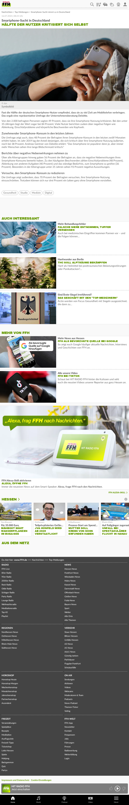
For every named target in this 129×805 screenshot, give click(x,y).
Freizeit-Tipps (8, 743)
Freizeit (6, 719)
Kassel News (70, 585)
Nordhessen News (10, 632)
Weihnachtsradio (9, 605)
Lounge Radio (8, 601)
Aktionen (68, 684)
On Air (68, 675)
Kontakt (68, 731)
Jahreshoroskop (9, 695)
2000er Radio (8, 581)
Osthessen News (9, 636)
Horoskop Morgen (10, 684)
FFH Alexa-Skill (117, 493)
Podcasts (68, 699)
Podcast (64, 802)
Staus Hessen (70, 632)
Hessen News (70, 569)
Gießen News (70, 597)
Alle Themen (70, 620)
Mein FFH (125, 3)
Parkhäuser (69, 660)
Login (66, 759)
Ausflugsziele (8, 739)
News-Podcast (71, 703)
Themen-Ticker (71, 707)
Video (90, 802)
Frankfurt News (71, 573)
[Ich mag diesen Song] (111, 788)
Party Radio (7, 597)
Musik (38, 802)
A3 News (68, 644)
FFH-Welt (69, 719)
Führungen (69, 743)
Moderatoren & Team (73, 695)
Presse (67, 747)
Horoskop (8, 675)
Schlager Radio (8, 593)
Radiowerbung (70, 751)
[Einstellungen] (21, 499)
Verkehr (69, 628)
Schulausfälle (70, 668)
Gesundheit (9, 193)
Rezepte (5, 731)
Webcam (118, 3)
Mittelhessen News (10, 640)
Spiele (4, 755)
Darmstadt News (72, 589)
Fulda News (69, 601)
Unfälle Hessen (71, 640)
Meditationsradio (9, 608)
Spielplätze (6, 727)
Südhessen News (9, 648)
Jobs (66, 739)
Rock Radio (6, 585)
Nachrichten (7, 12)
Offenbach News (71, 593)
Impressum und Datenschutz (15, 780)
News (67, 565)
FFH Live (6, 569)
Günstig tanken (71, 656)
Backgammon (8, 763)
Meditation (6, 735)
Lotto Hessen (8, 751)
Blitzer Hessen (71, 636)
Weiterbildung (70, 755)
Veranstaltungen (9, 723)
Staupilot (105, 3)
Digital (48, 193)
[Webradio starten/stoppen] (117, 788)
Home (13, 802)
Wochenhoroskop (9, 688)
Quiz (4, 766)
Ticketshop (6, 747)
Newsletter (69, 727)
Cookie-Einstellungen (41, 780)
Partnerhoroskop (9, 699)
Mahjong (5, 759)
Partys (4, 770)
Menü (116, 802)
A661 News (69, 652)
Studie (24, 193)
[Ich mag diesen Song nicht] (123, 788)
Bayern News (70, 605)
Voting (67, 711)
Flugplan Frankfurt (72, 664)
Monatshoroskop (9, 691)
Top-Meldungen (22, 12)
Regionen (7, 628)
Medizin (36, 193)
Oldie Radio (7, 589)
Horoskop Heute (9, 680)
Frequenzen (69, 735)
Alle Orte (68, 616)
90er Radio (6, 577)
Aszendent (6, 703)
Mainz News (70, 581)
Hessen (9, 499)
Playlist (98, 3)
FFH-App (68, 723)
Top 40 (5, 612)
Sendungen (69, 680)
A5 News (68, 648)
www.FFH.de (20, 560)
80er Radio (6, 573)
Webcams (68, 691)
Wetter (111, 3)
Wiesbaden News (72, 577)
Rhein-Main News (9, 644)
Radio (5, 565)
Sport (66, 608)
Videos (67, 688)
